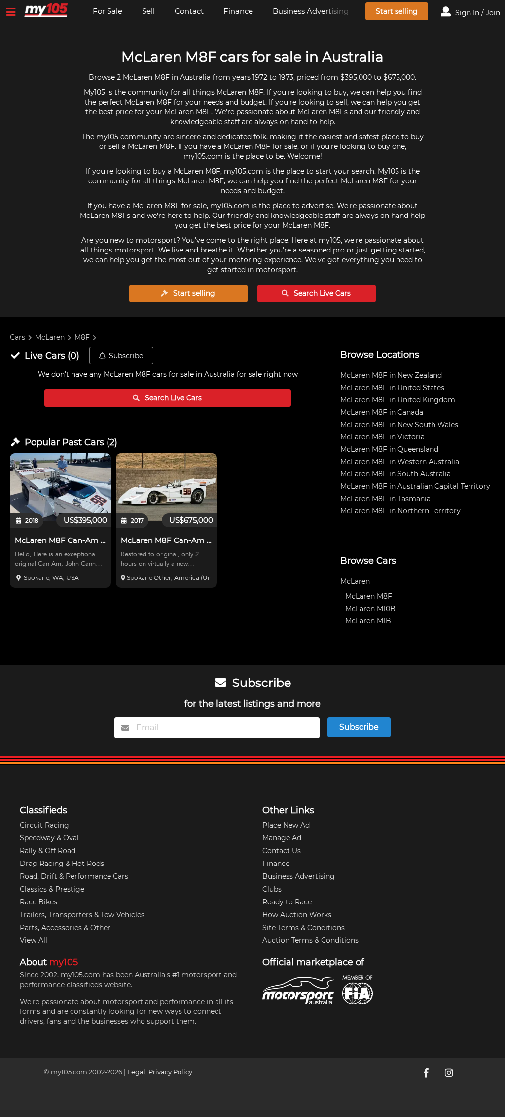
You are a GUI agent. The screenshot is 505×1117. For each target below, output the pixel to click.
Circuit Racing (44, 825)
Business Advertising (311, 11)
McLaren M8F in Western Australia (399, 461)
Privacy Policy (170, 1072)
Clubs (272, 889)
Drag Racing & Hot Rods (62, 863)
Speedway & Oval (49, 837)
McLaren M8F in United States (392, 387)
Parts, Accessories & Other (65, 927)
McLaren (50, 337)
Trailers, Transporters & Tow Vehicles (82, 914)
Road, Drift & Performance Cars (74, 876)
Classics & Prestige (52, 889)
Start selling (397, 11)
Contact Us (281, 850)
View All (33, 940)
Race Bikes (38, 902)
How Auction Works (296, 914)
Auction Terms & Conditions (310, 940)
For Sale (107, 11)
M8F (82, 337)
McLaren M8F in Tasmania (385, 498)
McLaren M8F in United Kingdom (397, 400)
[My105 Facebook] (427, 1073)
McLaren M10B (370, 608)
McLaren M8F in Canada (381, 412)
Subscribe (126, 355)
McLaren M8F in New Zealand (391, 375)
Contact (189, 11)
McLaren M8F (368, 596)
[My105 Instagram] (449, 1073)
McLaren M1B (368, 620)
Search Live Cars (321, 293)
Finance (238, 11)
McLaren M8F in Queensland (389, 449)
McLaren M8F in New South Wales (399, 424)
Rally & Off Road (47, 850)
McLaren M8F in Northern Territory (400, 510)
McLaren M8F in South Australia (395, 473)
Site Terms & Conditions (303, 927)
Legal (136, 1072)
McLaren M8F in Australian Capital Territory (415, 486)
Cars (17, 337)
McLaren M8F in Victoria (382, 436)
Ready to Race (287, 902)
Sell (148, 11)
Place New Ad (286, 825)
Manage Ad (281, 837)
